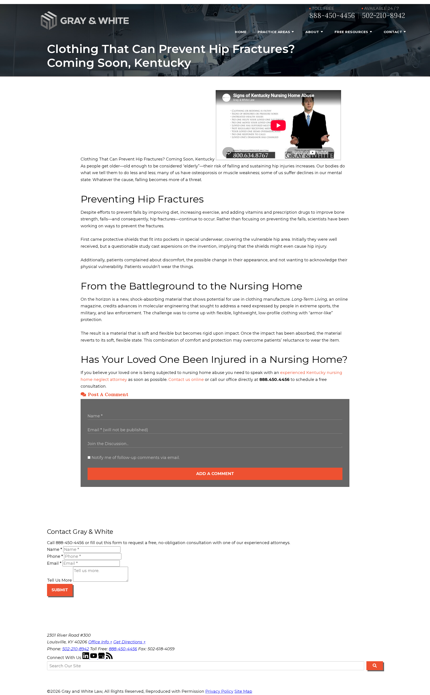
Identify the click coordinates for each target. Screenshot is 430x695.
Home (240, 32)
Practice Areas (274, 32)
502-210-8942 (383, 15)
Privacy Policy (219, 691)
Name (54, 549)
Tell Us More (59, 580)
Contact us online (186, 379)
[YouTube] (94, 657)
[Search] (374, 665)
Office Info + (100, 642)
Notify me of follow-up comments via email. (135, 457)
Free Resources (351, 32)
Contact (393, 32)
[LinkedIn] (86, 657)
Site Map (243, 691)
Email (54, 563)
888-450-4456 (332, 15)
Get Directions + (129, 642)
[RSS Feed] (109, 657)
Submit (60, 589)
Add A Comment (215, 473)
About (312, 32)
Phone (55, 556)
